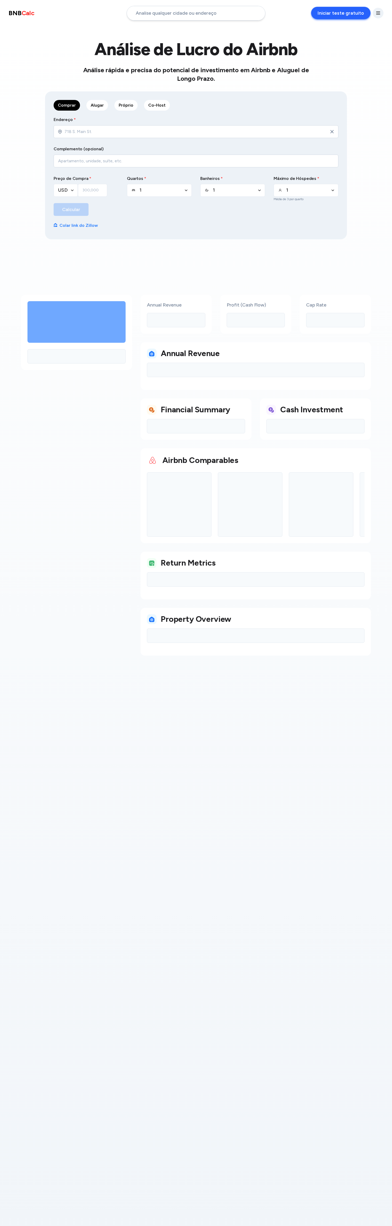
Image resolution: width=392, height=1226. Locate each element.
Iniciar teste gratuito (341, 13)
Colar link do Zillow (78, 225)
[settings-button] (378, 13)
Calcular (71, 209)
